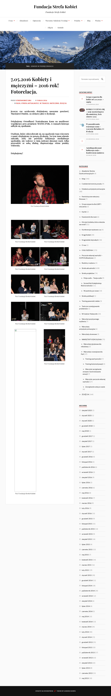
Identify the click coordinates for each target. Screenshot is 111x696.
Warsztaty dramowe (89, 334)
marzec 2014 (86, 627)
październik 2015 (88, 529)
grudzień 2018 (87, 426)
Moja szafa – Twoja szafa (93, 278)
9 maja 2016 (42, 100)
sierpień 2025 (87, 410)
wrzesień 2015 (87, 534)
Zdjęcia (50, 27)
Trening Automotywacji (94, 364)
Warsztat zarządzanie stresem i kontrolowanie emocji (92, 371)
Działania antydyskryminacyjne (93, 189)
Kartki (84, 212)
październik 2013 (88, 652)
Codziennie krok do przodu (92, 184)
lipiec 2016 (86, 482)
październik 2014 (88, 591)
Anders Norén (70, 691)
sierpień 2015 (87, 539)
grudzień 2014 (87, 580)
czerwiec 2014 (87, 611)
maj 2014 (85, 616)
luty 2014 (85, 632)
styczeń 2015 (87, 575)
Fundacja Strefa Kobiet (55, 6)
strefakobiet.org (23, 100)
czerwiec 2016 (87, 488)
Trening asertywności (93, 359)
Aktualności (24, 20)
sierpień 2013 (87, 663)
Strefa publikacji (88, 296)
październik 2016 (88, 467)
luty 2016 (85, 508)
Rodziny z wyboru (88, 263)
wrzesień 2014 (87, 596)
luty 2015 (85, 570)
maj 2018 (85, 431)
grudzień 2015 (87, 519)
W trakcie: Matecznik (49, 103)
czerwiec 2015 (87, 549)
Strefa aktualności (30, 103)
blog (18, 103)
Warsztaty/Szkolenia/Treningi (57, 20)
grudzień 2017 (87, 436)
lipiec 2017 (86, 446)
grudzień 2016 (87, 457)
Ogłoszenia (37, 20)
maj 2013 (85, 678)
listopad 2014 (87, 586)
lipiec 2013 (86, 668)
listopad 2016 (87, 462)
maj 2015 (85, 555)
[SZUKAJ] (102, 79)
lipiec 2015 (86, 544)
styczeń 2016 (87, 513)
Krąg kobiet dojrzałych (90, 240)
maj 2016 (85, 493)
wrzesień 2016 (87, 472)
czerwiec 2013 (87, 673)
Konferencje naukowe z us (91, 230)
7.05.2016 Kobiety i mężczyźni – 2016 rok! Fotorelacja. (35, 85)
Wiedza (98, 20)
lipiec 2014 (86, 606)
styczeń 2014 (87, 637)
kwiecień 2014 (87, 622)
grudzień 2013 (87, 642)
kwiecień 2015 (87, 560)
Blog (88, 20)
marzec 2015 (86, 565)
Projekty (77, 20)
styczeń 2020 (87, 421)
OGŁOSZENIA (87, 250)
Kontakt (60, 27)
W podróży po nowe (91, 291)
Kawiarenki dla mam (89, 217)
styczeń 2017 (87, 452)
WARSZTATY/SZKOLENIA (92, 339)
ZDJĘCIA (63, 103)
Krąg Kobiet (86, 235)
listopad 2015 (87, 524)
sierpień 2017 (87, 441)
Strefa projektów (88, 273)
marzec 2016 (86, 503)
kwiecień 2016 (87, 498)
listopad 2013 (87, 647)
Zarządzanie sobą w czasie (95, 387)
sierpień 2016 (87, 477)
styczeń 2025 (87, 415)
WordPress (48, 691)
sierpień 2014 (87, 601)
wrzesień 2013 (87, 658)
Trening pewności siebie (91, 301)
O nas (11, 20)
